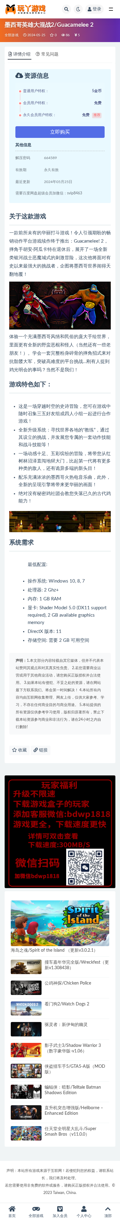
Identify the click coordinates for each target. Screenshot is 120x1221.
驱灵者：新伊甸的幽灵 (66, 1025)
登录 (97, 9)
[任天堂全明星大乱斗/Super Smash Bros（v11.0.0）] (26, 1133)
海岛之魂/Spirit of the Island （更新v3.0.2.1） (54, 950)
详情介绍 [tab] (21, 54)
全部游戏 (11, 35)
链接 (43, 750)
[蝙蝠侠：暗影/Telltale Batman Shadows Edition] (26, 1092)
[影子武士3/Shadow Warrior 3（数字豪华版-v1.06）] (26, 1050)
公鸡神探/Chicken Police (68, 983)
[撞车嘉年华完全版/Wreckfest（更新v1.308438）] (26, 967)
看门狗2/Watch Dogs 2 (67, 1004)
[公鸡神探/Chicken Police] (26, 988)
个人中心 (84, 1216)
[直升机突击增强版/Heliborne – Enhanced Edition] (26, 1112)
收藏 (22, 750)
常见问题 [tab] (49, 54)
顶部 (108, 1216)
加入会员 (60, 1216)
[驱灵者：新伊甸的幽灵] (26, 1029)
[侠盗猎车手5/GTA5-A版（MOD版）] (26, 1071)
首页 (12, 1216)
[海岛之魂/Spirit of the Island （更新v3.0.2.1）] (60, 923)
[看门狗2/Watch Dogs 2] (26, 1008)
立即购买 (60, 132)
